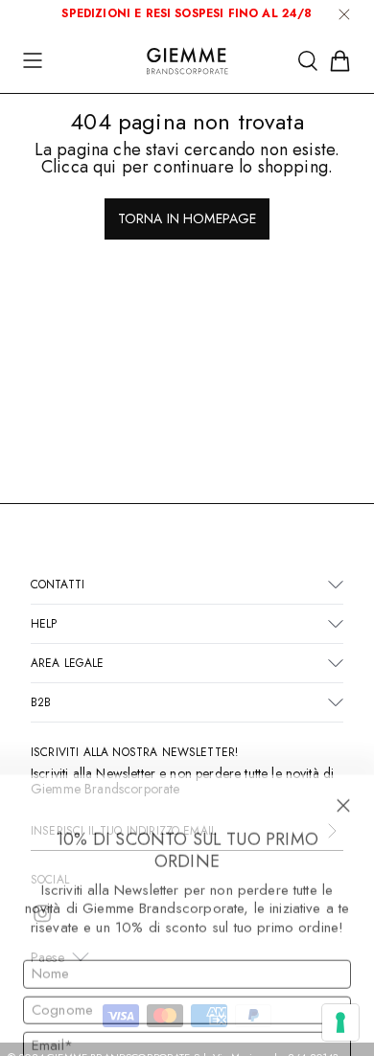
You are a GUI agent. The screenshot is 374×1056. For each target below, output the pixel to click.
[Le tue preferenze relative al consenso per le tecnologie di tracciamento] (340, 1022)
